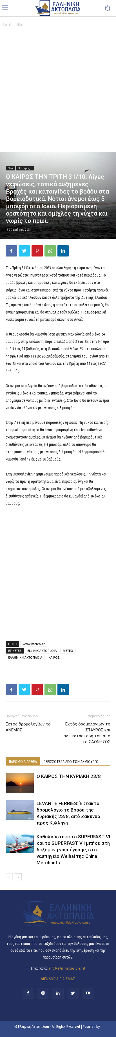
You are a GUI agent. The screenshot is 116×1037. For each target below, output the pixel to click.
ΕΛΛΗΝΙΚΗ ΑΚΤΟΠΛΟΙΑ (25, 657)
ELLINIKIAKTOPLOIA (42, 650)
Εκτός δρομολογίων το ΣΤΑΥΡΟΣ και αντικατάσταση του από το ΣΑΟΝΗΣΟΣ (87, 733)
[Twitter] (24, 250)
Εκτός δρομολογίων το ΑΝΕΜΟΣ (28, 727)
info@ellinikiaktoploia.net (67, 968)
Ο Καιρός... (25, 168)
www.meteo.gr (34, 644)
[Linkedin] (63, 250)
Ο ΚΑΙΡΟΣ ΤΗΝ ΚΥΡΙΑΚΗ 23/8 (69, 776)
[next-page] (18, 876)
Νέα (19, 25)
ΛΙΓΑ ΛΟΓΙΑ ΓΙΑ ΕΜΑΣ (58, 978)
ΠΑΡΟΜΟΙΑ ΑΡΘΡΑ (23, 761)
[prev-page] (9, 876)
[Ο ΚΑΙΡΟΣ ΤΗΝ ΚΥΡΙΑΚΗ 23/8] (20, 783)
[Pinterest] (37, 250)
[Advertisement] (58, 91)
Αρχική (7, 25)
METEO (68, 650)
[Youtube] (87, 993)
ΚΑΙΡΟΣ (53, 657)
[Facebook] (11, 250)
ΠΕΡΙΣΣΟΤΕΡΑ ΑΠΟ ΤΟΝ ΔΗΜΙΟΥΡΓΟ (71, 761)
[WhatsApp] (50, 250)
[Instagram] (42, 993)
